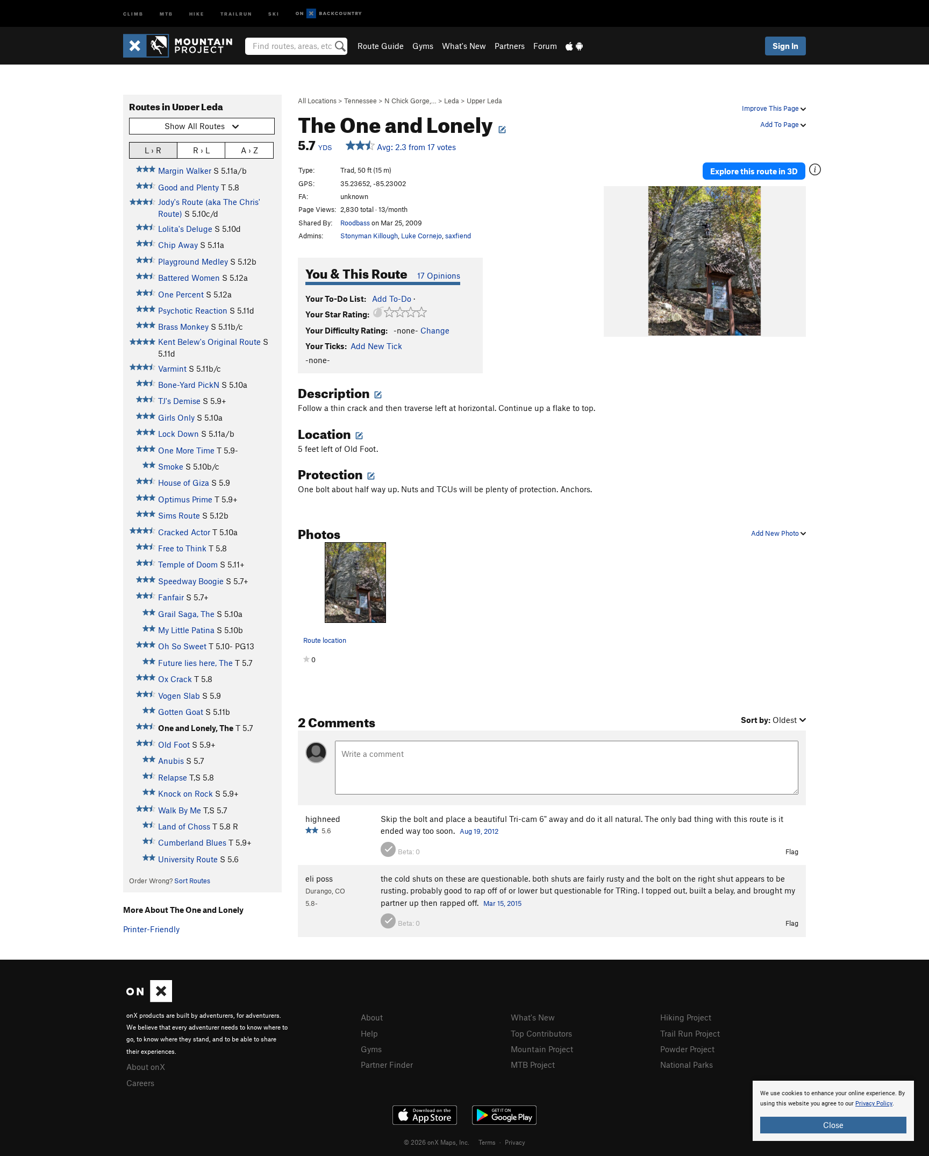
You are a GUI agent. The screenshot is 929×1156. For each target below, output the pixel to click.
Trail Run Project (690, 1033)
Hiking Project (685, 1017)
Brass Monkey (183, 326)
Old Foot (174, 744)
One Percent (181, 294)
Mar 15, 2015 (502, 903)
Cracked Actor (184, 532)
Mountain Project (542, 1049)
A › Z (249, 150)
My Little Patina (186, 630)
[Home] (183, 46)
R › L (201, 150)
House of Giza (183, 482)
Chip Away (178, 245)
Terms (487, 1142)
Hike (196, 13)
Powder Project (687, 1049)
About (372, 1017)
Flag (791, 851)
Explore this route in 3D (754, 171)
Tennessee (360, 100)
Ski (274, 13)
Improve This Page (771, 108)
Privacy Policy (873, 1103)
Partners (510, 46)
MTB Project (533, 1064)
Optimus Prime (185, 499)
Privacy (515, 1142)
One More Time (186, 450)
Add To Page (780, 124)
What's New (464, 46)
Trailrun (236, 13)
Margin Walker (184, 170)
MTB (166, 13)
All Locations (317, 100)
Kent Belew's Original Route (209, 341)
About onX (145, 1067)
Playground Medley (193, 261)
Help (369, 1033)
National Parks (686, 1064)
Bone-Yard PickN (188, 384)
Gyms (422, 46)
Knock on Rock (185, 793)
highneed (322, 819)
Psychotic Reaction (192, 310)
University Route (188, 859)
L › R (153, 150)
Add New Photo (776, 533)
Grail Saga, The (186, 614)
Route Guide (381, 46)
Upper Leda (484, 100)
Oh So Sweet (182, 646)
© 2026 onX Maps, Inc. (436, 1142)
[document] (833, 1110)
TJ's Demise (179, 401)
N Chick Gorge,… (410, 100)
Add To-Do (391, 298)
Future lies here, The (195, 663)
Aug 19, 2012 (479, 831)
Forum (545, 46)
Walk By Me (179, 810)
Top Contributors (541, 1033)
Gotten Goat (180, 712)
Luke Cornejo (421, 235)
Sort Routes (192, 880)
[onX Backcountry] (329, 14)
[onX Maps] (149, 999)
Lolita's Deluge (185, 228)
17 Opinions (438, 275)
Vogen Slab (179, 695)
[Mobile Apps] (574, 46)
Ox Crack (175, 679)
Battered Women (189, 277)
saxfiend (458, 235)
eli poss (319, 878)
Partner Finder (387, 1064)
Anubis (171, 760)
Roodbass (355, 222)
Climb (133, 13)
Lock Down (178, 433)
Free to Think (182, 548)
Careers (140, 1083)
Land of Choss (184, 826)
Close (833, 1125)
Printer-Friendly (151, 929)
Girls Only (176, 417)
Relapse (172, 777)
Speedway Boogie (191, 581)
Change (434, 330)
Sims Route (179, 515)
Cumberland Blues (192, 842)
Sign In (785, 46)
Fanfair (171, 597)
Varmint (172, 368)
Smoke (170, 466)
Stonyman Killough (369, 235)
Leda (451, 100)
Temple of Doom (188, 564)
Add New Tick (376, 346)
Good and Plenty (188, 187)
